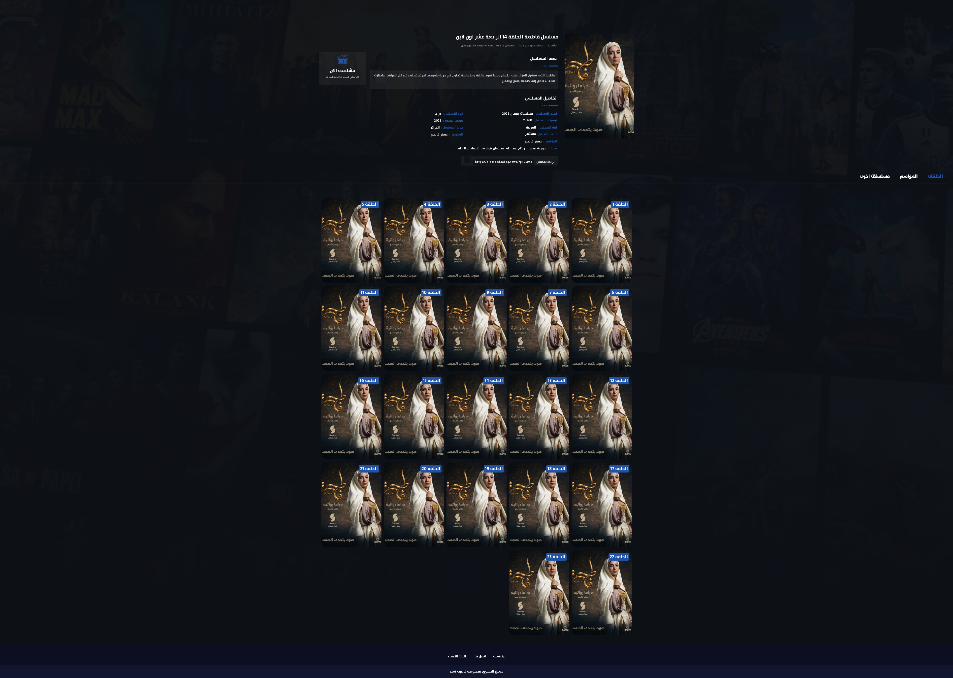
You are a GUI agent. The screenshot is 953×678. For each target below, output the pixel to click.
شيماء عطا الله (468, 148)
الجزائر (435, 127)
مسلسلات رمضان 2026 (530, 46)
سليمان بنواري (493, 148)
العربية (531, 127)
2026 (438, 120)
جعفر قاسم (439, 134)
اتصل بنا (480, 656)
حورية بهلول (536, 148)
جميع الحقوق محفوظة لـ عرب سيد (476, 671)
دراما (438, 113)
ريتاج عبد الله (515, 148)
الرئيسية (552, 46)
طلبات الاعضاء (458, 656)
